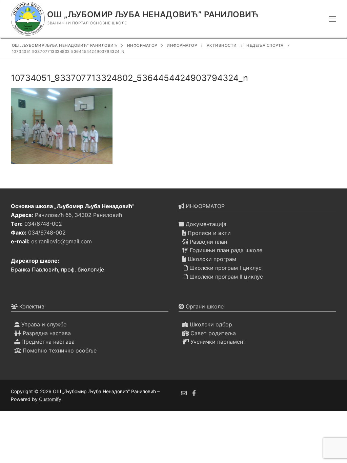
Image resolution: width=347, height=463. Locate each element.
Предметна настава (47, 341)
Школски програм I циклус (225, 267)
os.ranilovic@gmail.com (61, 241)
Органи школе (204, 306)
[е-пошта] (184, 393)
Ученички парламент (217, 341)
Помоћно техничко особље (59, 350)
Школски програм (211, 259)
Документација (205, 224)
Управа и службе (43, 324)
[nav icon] (332, 19)
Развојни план (207, 241)
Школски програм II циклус (225, 276)
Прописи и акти (208, 232)
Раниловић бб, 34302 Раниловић (78, 215)
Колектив (31, 306)
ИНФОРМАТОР (204, 206)
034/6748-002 (43, 223)
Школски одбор (210, 324)
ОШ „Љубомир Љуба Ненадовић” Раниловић (153, 14)
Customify (50, 399)
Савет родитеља (212, 333)
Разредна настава (46, 333)
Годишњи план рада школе (225, 250)
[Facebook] (194, 393)
